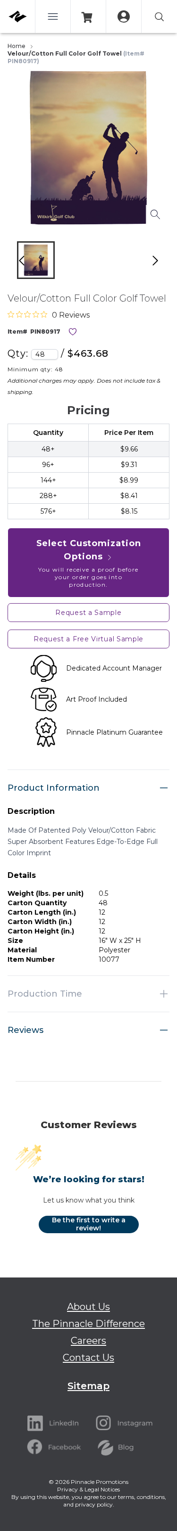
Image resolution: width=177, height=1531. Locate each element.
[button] (36, 260)
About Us (88, 1306)
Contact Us (88, 1357)
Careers (88, 1340)
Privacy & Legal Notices (88, 1489)
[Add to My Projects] (72, 331)
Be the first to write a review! (89, 1224)
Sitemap (88, 1386)
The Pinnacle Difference (88, 1323)
